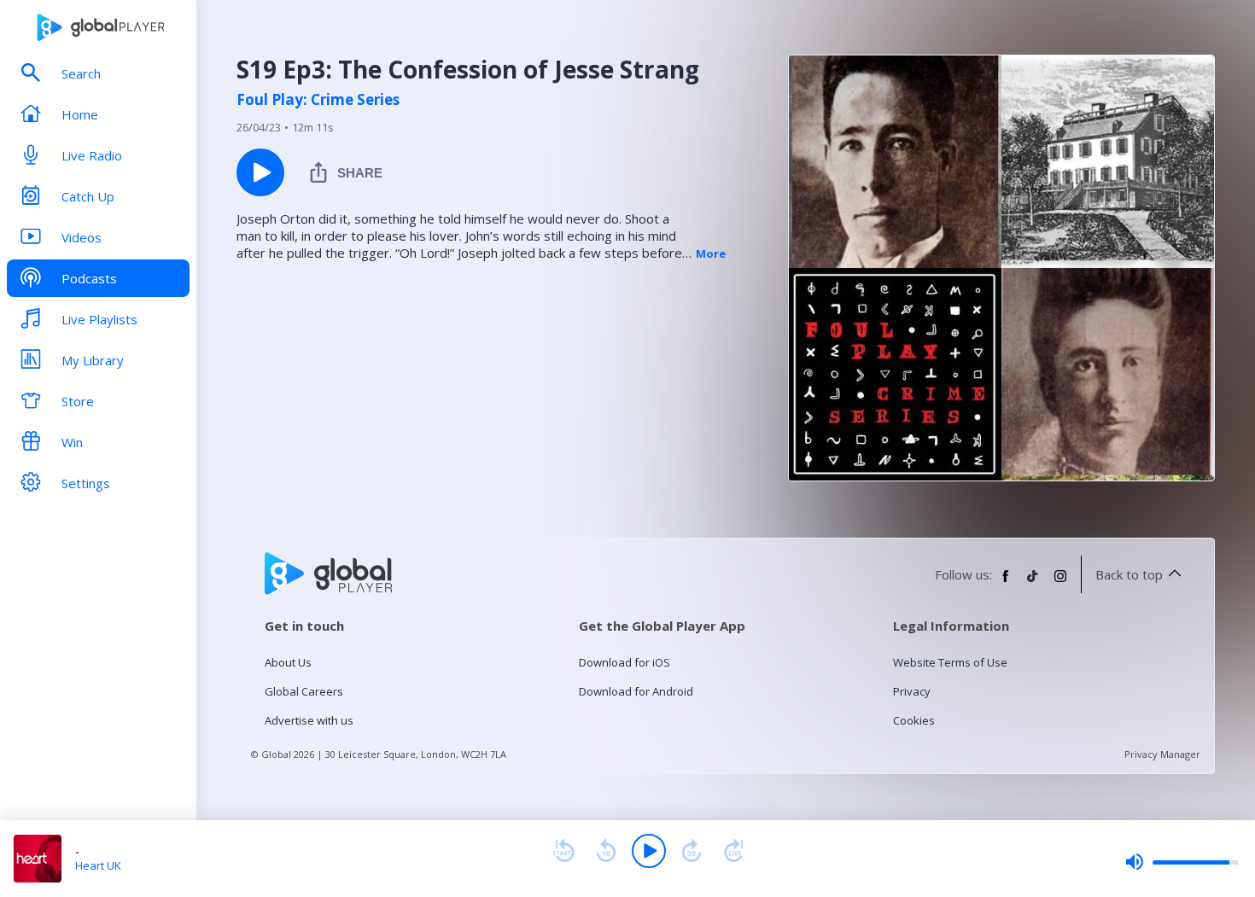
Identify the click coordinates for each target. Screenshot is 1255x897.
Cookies (914, 720)
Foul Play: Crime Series (318, 99)
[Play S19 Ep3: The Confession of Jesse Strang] (260, 172)
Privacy (912, 691)
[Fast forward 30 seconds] (691, 851)
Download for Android (636, 691)
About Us (288, 662)
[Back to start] (563, 851)
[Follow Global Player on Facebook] (1006, 583)
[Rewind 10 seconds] (606, 851)
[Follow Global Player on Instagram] (1060, 583)
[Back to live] (734, 851)
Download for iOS (624, 662)
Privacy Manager (1162, 754)
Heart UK (98, 865)
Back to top (1129, 574)
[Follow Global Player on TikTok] (1033, 583)
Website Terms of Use (950, 662)
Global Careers (304, 691)
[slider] (1181, 862)
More (711, 253)
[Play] (649, 851)
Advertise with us (309, 720)
